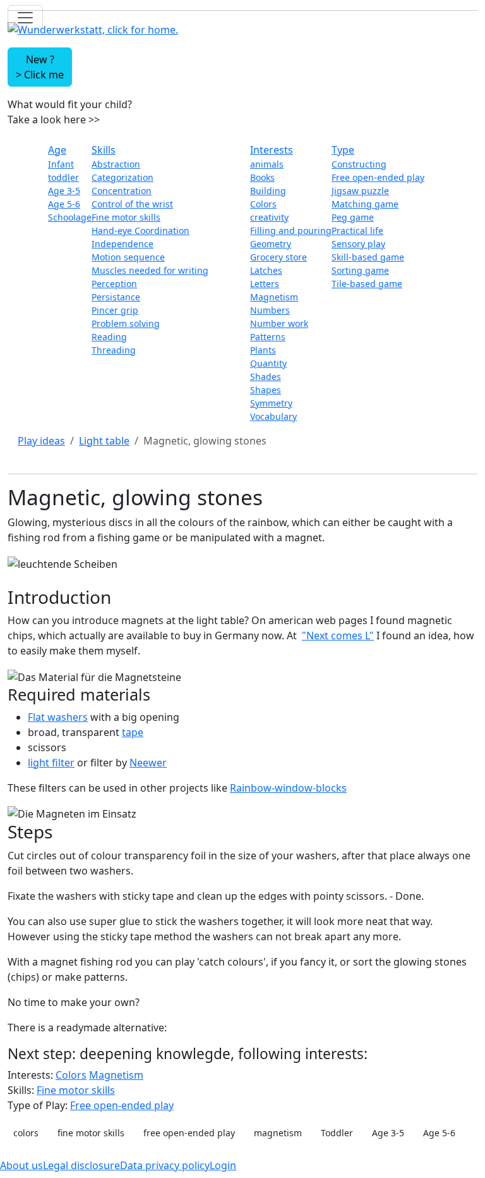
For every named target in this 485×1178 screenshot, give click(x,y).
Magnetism (274, 297)
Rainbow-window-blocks (288, 788)
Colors (263, 204)
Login (223, 1165)
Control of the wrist (132, 204)
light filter (51, 763)
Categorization (122, 177)
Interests (271, 150)
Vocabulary (273, 416)
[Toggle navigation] (25, 17)
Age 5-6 (64, 204)
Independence (122, 244)
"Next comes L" (338, 635)
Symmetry (271, 403)
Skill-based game (368, 257)
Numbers (270, 310)
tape (132, 732)
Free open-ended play (378, 177)
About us (21, 1165)
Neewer (148, 763)
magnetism (278, 1133)
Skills (104, 150)
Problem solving (126, 323)
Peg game (353, 217)
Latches (266, 270)
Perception (114, 284)
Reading (109, 337)
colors (26, 1133)
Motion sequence (128, 257)
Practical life (357, 230)
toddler (63, 177)
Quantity (268, 363)
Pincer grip (115, 310)
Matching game (365, 204)
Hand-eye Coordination (140, 230)
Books (262, 177)
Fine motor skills (126, 217)
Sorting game (360, 270)
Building (268, 191)
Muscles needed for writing (150, 270)
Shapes (265, 390)
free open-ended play (189, 1133)
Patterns (267, 337)
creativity (269, 217)
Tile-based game (367, 284)
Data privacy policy (165, 1165)
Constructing (359, 164)
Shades (265, 377)
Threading (114, 350)
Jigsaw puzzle (360, 191)
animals (267, 164)
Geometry (270, 244)
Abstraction (116, 164)
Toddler (337, 1133)
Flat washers (58, 717)
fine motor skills (90, 1133)
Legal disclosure (81, 1165)
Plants (263, 350)
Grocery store (278, 257)
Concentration (122, 191)
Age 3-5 (64, 191)
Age (57, 150)
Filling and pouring (291, 230)
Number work (279, 323)
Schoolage (70, 217)
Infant (61, 164)
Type (343, 150)
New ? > (40, 67)
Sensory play (358, 244)
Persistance (116, 297)
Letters (264, 284)
